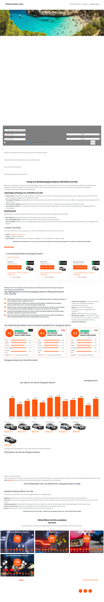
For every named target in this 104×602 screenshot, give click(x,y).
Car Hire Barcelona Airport (17, 555)
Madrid (52, 532)
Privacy (6, 589)
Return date (8, 137)
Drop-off (7, 351)
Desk (7, 343)
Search (93, 142)
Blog (5, 587)
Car (6, 340)
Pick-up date (8, 132)
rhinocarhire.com (14, 4)
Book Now (9, 247)
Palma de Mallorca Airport (17, 532)
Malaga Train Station (86, 532)
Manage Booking (94, 4)
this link (10, 480)
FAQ (5, 585)
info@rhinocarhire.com (91, 584)
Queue (7, 355)
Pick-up (6, 128)
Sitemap (7, 592)
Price (7, 345)
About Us (7, 583)
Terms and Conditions (11, 594)
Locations (85, 4)
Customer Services (75, 4)
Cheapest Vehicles (13, 257)
